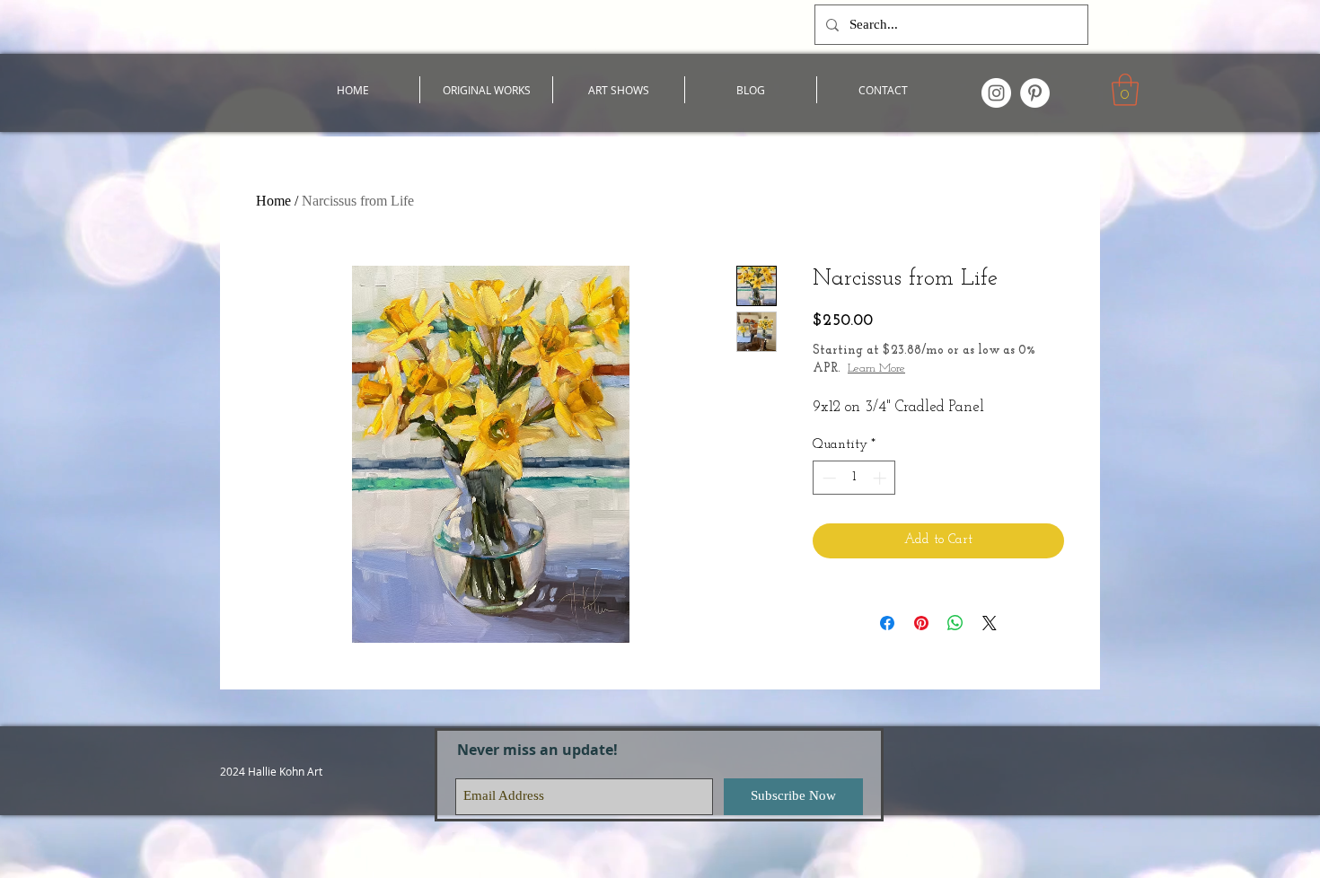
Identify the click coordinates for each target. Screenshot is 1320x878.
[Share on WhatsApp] (955, 623)
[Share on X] (989, 623)
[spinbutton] (854, 478)
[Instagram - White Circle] (996, 93)
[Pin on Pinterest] (921, 623)
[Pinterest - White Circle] (1035, 93)
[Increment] (881, 478)
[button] (1125, 90)
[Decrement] (827, 478)
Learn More (876, 368)
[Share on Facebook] (887, 623)
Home (273, 200)
